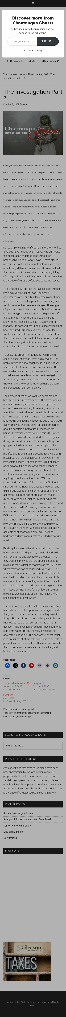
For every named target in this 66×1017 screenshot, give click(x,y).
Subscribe (48, 41)
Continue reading (33, 50)
